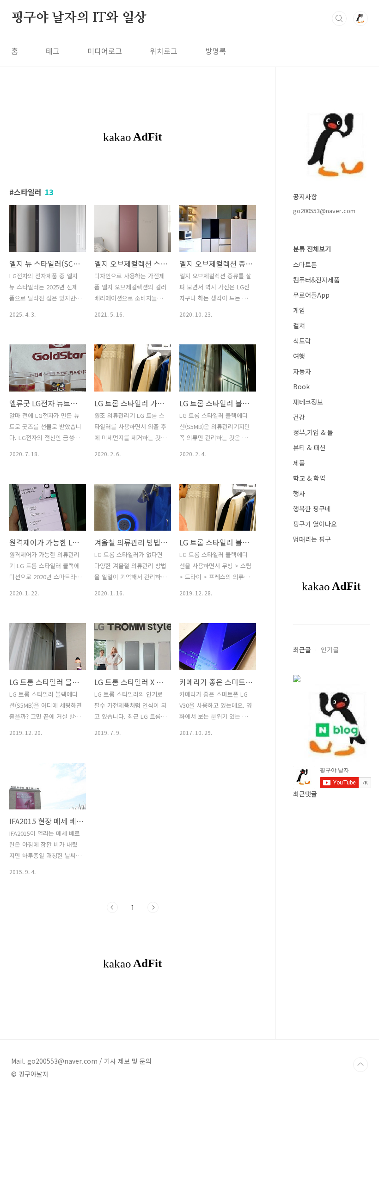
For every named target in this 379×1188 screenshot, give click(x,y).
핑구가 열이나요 (315, 523)
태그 (53, 50)
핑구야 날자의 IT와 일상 (79, 18)
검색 (339, 18)
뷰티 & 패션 (309, 447)
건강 (299, 417)
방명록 (215, 50)
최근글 (302, 649)
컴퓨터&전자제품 (316, 279)
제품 (299, 462)
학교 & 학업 (309, 478)
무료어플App (311, 295)
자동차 (302, 371)
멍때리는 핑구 (312, 539)
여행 (299, 356)
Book (301, 386)
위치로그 (163, 50)
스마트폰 (305, 264)
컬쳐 (299, 325)
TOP (360, 1064)
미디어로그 (104, 50)
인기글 (330, 649)
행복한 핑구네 (312, 508)
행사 (299, 493)
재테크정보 (308, 401)
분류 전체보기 (312, 248)
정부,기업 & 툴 (313, 432)
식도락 (302, 340)
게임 (299, 310)
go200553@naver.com (324, 210)
